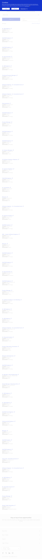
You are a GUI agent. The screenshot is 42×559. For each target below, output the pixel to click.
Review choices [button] (23, 8)
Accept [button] (6, 8)
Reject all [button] (15, 8)
